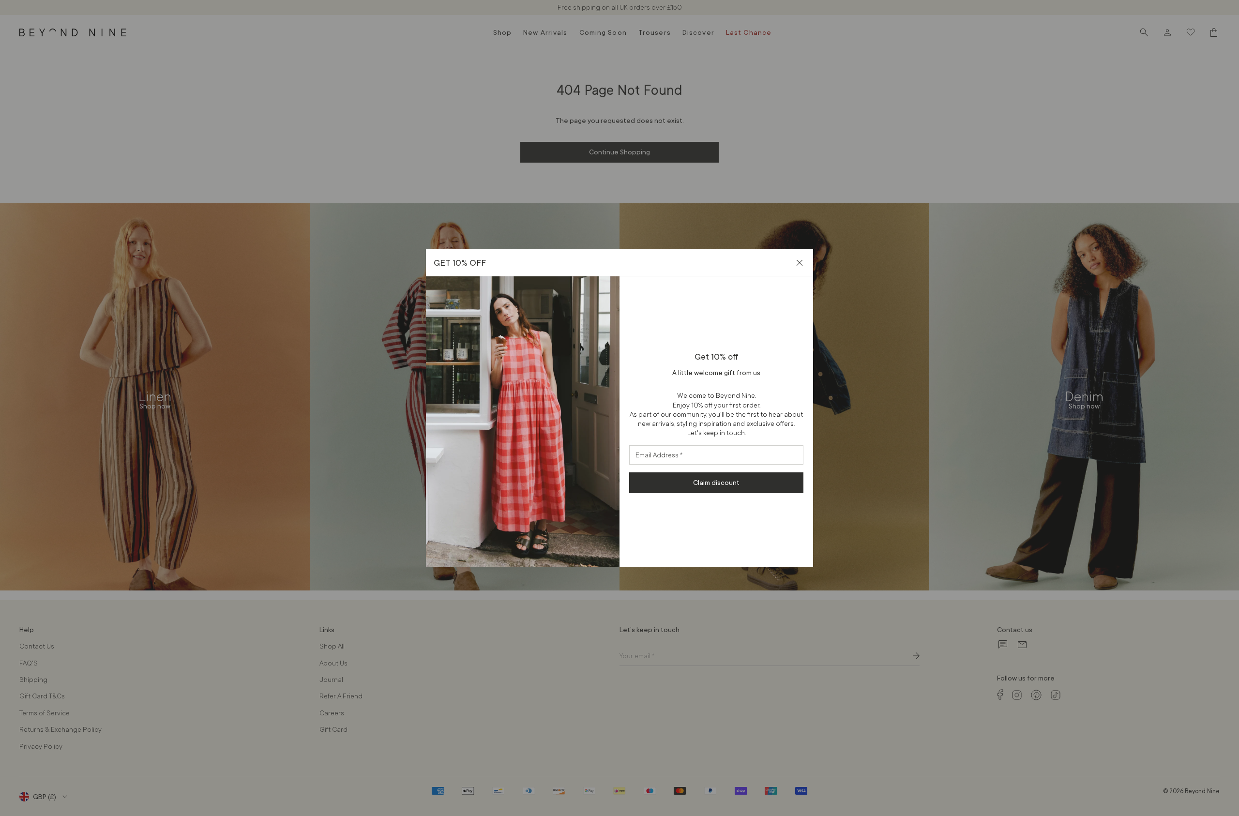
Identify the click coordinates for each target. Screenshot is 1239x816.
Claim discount (716, 482)
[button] (799, 263)
